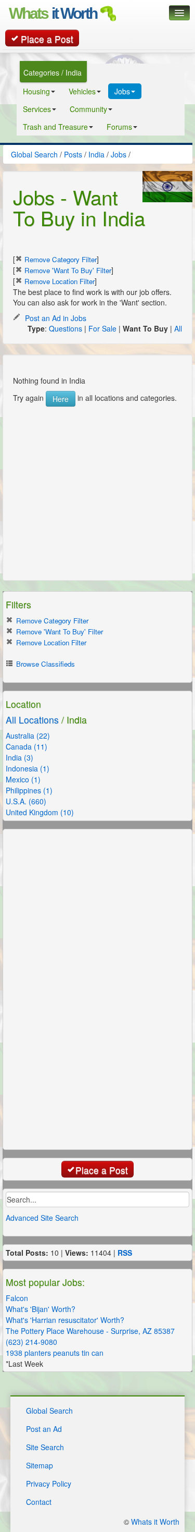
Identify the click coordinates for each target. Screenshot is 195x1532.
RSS (125, 1252)
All (178, 328)
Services (37, 109)
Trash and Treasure (55, 126)
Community (88, 109)
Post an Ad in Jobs (54, 318)
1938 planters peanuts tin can (54, 1352)
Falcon (17, 1298)
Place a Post (47, 38)
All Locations (32, 719)
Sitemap (39, 1465)
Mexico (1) (23, 779)
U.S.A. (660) (26, 801)
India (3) (19, 757)
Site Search (45, 1447)
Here (61, 399)
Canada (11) (26, 746)
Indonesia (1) (27, 768)
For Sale (102, 328)
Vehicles (82, 91)
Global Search (49, 1410)
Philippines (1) (29, 790)
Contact (38, 1502)
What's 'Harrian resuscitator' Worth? (65, 1320)
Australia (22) (28, 735)
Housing (36, 91)
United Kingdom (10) (40, 812)
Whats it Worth (155, 1521)
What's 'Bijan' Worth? (40, 1309)
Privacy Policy (48, 1483)
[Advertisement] (91, 472)
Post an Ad (44, 1429)
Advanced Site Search (42, 1217)
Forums (119, 126)
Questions (65, 328)
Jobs (122, 91)
